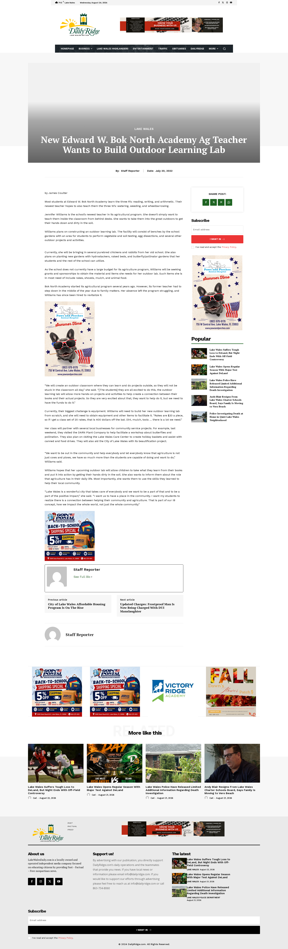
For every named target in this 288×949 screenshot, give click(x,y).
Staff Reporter (130, 170)
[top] (171, 24)
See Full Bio (82, 576)
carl (35, 798)
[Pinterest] (221, 202)
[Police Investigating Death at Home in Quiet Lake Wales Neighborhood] (199, 416)
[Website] (227, 3)
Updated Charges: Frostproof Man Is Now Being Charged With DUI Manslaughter (147, 607)
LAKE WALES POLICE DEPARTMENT (203, 897)
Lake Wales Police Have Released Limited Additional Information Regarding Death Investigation (226, 385)
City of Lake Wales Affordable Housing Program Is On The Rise (76, 606)
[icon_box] (112, 3)
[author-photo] (30, 798)
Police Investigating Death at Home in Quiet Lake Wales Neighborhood (226, 417)
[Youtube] (231, 3)
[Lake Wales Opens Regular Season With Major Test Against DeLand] (199, 369)
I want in (215, 239)
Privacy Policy (229, 247)
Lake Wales (144, 129)
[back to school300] (114, 536)
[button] (224, 49)
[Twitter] (223, 3)
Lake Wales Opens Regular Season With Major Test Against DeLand (225, 370)
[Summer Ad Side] (114, 338)
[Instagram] (40, 881)
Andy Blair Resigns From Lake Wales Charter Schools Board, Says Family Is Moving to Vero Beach (226, 401)
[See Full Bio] (91, 576)
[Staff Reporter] (53, 635)
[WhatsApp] (229, 202)
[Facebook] (219, 3)
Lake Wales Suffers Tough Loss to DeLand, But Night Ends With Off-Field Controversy (225, 354)
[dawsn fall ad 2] (231, 692)
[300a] (173, 692)
